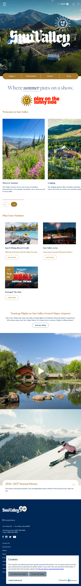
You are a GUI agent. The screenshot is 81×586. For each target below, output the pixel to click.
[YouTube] (14, 536)
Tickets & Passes (31, 76)
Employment (7, 547)
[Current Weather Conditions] (67, 4)
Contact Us (6, 543)
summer (31, 88)
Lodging (11, 76)
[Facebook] (3, 536)
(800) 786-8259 (20, 530)
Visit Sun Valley (40, 325)
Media (5, 550)
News (4, 554)
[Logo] (15, 510)
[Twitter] (10, 536)
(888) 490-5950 (12, 532)
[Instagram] (6, 536)
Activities (50, 76)
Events (69, 76)
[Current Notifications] (73, 4)
